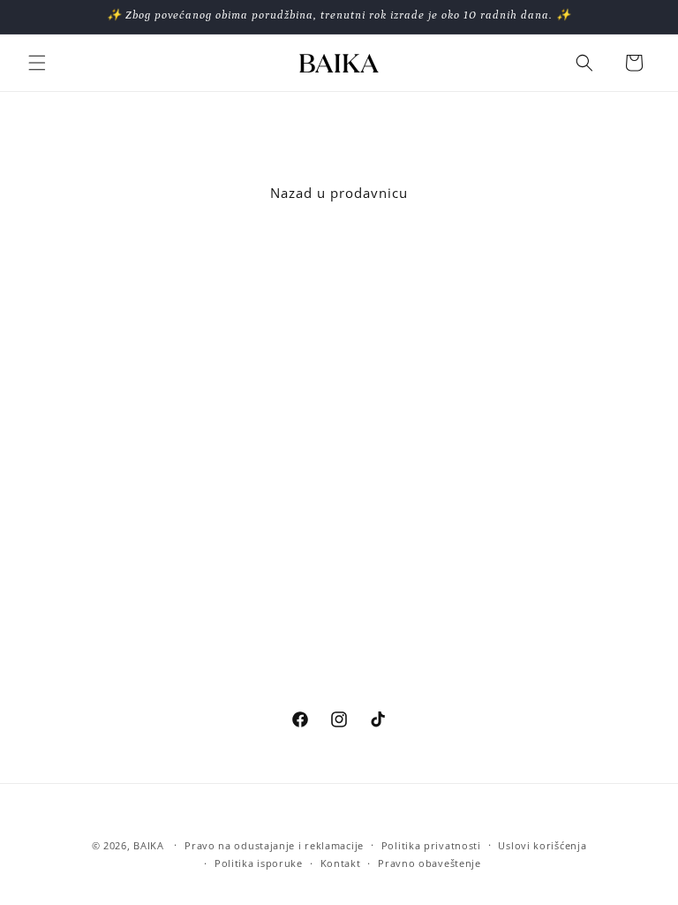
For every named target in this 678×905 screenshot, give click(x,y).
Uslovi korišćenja (542, 845)
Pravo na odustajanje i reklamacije (274, 845)
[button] (37, 62)
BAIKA (148, 845)
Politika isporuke (259, 863)
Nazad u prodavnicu (339, 193)
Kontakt (340, 863)
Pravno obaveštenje (429, 863)
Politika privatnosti (431, 845)
